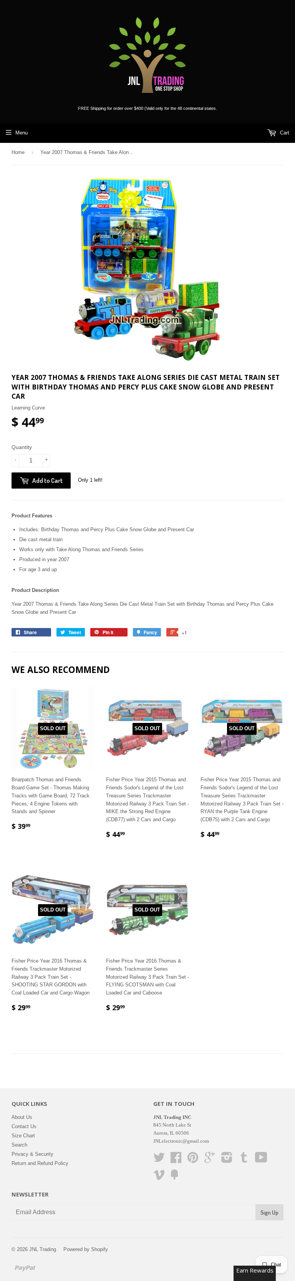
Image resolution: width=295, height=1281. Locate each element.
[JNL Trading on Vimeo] (159, 1177)
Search (19, 1145)
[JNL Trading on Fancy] (174, 1177)
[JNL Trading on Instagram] (227, 1160)
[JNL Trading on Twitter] (159, 1160)
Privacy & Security (32, 1154)
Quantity (22, 447)
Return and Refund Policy (40, 1163)
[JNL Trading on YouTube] (261, 1160)
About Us (22, 1117)
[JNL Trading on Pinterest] (193, 1160)
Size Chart (23, 1135)
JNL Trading (42, 1249)
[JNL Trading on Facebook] (176, 1160)
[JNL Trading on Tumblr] (244, 1160)
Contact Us (24, 1126)
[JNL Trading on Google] (209, 1160)
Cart (283, 133)
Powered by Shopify (85, 1249)
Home (18, 152)
